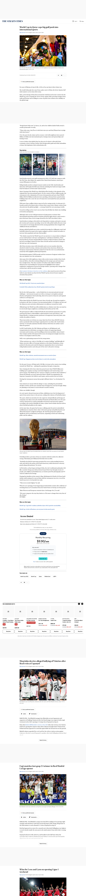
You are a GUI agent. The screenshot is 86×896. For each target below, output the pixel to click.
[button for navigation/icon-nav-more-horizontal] (65, 75)
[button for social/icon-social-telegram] (58, 75)
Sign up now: (22, 32)
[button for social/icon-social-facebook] (61, 75)
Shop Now (8, 631)
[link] (12, 21)
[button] (75, 21)
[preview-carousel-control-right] (64, 164)
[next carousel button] (63, 894)
